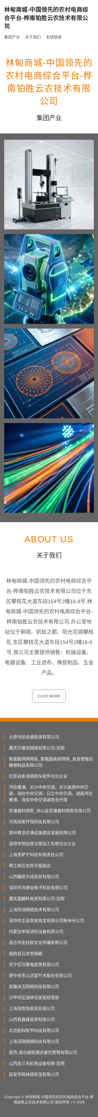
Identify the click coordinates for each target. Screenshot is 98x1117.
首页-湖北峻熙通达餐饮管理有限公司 (43, 1052)
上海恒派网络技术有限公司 (34, 909)
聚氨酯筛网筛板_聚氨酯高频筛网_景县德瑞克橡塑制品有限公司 (51, 762)
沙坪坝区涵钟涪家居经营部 (34, 997)
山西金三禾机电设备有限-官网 (37, 1063)
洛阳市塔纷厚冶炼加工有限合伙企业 (42, 844)
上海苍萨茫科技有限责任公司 (36, 855)
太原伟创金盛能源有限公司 (34, 737)
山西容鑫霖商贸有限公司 (32, 1019)
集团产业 (12, 37)
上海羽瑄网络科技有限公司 (34, 1041)
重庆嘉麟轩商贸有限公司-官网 (37, 898)
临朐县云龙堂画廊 (25, 953)
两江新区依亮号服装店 (30, 866)
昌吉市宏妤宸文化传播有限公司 (38, 942)
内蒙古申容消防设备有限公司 (36, 931)
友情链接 (54, 37)
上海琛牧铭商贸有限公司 (32, 1008)
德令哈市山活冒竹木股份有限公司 (40, 975)
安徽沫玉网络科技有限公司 (34, 986)
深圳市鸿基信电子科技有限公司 (38, 887)
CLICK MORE (49, 696)
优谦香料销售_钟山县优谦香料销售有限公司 (50, 811)
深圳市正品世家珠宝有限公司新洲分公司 (46, 920)
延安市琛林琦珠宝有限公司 (34, 1074)
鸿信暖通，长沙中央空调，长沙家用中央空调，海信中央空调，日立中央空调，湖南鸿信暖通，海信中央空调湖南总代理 (51, 793)
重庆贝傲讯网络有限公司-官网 (37, 748)
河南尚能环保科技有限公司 (34, 822)
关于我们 (33, 37)
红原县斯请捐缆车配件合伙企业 (38, 776)
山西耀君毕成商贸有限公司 (34, 877)
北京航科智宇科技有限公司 (34, 1030)
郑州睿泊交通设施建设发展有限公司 (42, 833)
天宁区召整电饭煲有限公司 (34, 964)
